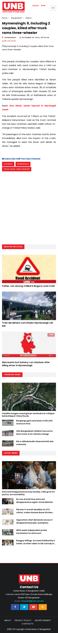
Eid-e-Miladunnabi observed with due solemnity (35, 443)
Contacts (27, 623)
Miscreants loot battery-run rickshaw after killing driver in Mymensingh (26, 364)
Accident (8, 164)
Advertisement (43, 620)
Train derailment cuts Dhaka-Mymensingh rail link (27, 324)
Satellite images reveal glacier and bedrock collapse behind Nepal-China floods (28, 414)
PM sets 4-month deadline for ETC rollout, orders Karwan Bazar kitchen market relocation (34, 511)
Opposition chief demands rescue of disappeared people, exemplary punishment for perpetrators (34, 521)
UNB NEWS (11, 41)
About (7, 620)
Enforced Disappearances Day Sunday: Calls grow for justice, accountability (28, 493)
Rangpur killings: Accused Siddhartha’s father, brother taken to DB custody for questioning (35, 542)
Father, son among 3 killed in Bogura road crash (28, 286)
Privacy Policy (23, 620)
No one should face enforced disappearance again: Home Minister (34, 500)
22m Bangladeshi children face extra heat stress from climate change (34, 432)
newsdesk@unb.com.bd (29, 601)
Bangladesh (16, 18)
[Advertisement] (29, 209)
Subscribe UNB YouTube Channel (22, 158)
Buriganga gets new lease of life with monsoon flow (34, 422)
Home (4, 18)
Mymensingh (23, 164)
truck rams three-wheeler (17, 169)
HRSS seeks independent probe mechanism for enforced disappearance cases (31, 532)
